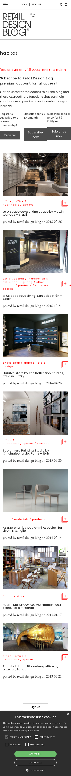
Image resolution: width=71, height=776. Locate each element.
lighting (27, 282)
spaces (28, 204)
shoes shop (11, 362)
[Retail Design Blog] (35, 24)
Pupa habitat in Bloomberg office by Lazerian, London (30, 668)
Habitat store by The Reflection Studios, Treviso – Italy (33, 374)
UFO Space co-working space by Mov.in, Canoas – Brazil (33, 213)
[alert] (35, 743)
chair (7, 519)
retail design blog (29, 221)
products (25, 285)
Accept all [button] (35, 754)
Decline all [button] (35, 762)
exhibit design (13, 278)
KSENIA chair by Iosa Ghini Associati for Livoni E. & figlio (32, 529)
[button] (6, 737)
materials (21, 519)
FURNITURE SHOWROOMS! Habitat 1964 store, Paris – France (32, 606)
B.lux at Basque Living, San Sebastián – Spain (32, 297)
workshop (44, 443)
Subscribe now (35, 134)
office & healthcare (15, 203)
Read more (33, 730)
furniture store (13, 596)
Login (23, 4)
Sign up (36, 4)
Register (10, 135)
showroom (43, 285)
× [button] (67, 714)
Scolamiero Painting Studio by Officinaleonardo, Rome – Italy (26, 452)
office (7, 201)
